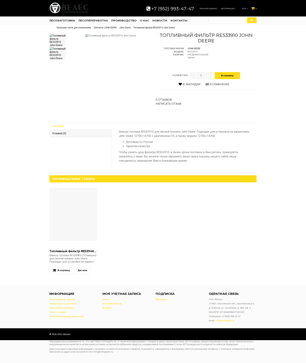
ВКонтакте (161, 299)
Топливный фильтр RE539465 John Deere (81, 251)
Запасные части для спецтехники (73, 27)
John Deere (125, 27)
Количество (180, 75)
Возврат (107, 308)
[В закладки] (69, 214)
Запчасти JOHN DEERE (105, 27)
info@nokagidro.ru (225, 320)
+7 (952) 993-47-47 (172, 9)
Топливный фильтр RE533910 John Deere (154, 27)
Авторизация (228, 9)
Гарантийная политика (61, 308)
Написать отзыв (168, 103)
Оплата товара (57, 312)
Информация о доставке (62, 303)
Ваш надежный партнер (62, 299)
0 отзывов (164, 99)
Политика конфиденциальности (66, 316)
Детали (82, 270)
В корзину (227, 75)
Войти (106, 299)
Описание (58, 126)
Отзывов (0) (59, 133)
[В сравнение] (77, 214)
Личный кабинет (208, 9)
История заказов (112, 303)
